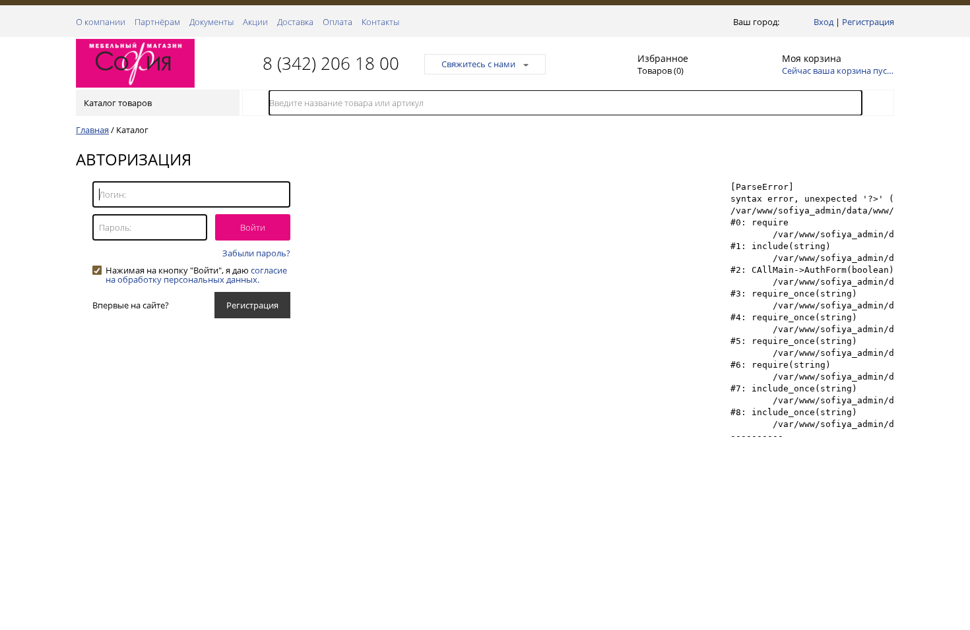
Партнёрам (157, 22)
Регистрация (868, 22)
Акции (255, 22)
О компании (100, 22)
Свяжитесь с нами (478, 64)
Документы (211, 22)
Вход (823, 22)
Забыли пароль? (256, 253)
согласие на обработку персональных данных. (196, 274)
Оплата (337, 22)
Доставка (295, 22)
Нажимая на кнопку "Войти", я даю (196, 270)
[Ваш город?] (785, 22)
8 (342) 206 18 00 (331, 63)
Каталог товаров (118, 103)
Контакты (380, 22)
